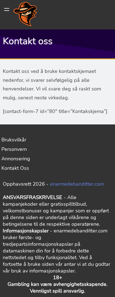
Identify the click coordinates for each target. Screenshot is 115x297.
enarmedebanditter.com (77, 184)
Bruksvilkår (13, 139)
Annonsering (15, 158)
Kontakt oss (15, 168)
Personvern (14, 149)
